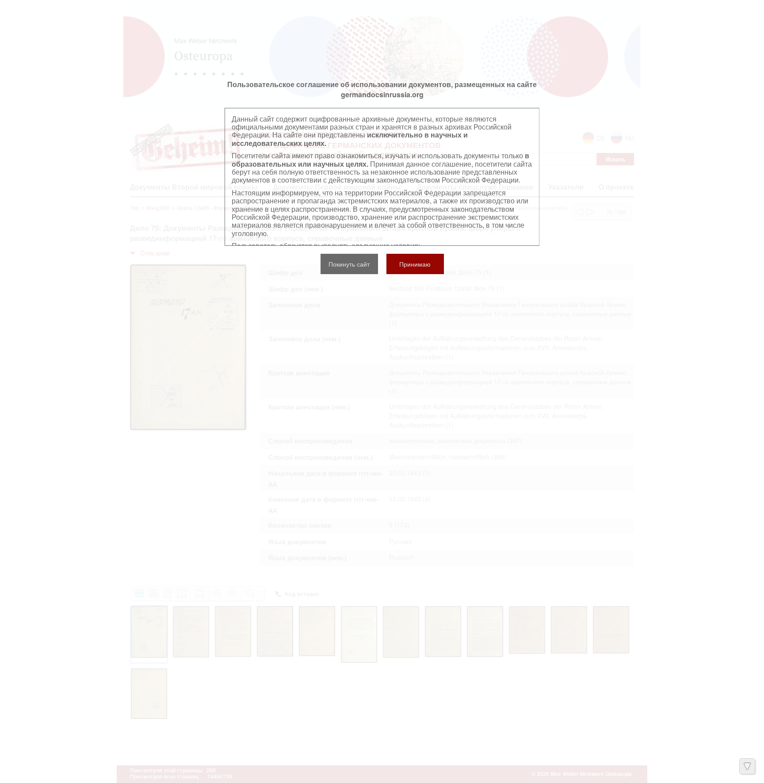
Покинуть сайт (349, 264)
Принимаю (415, 264)
